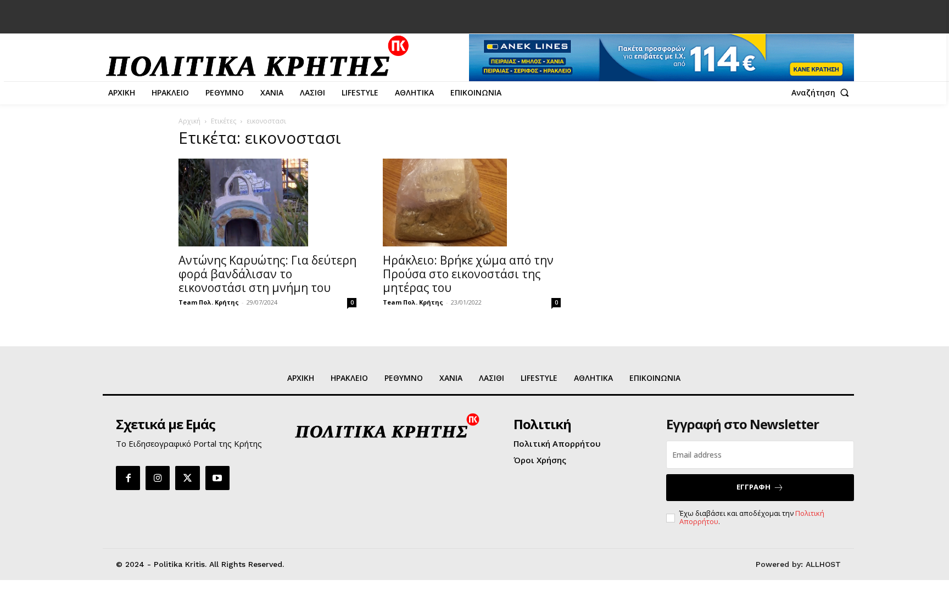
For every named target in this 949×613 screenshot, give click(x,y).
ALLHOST (823, 564)
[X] (187, 478)
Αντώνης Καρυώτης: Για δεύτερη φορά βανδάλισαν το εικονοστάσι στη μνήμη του (267, 273)
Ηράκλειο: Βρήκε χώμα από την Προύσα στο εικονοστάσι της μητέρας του (468, 273)
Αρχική (189, 121)
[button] (822, 92)
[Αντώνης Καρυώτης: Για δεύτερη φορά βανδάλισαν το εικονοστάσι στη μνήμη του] (267, 202)
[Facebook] (128, 478)
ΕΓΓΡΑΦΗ (753, 487)
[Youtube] (217, 478)
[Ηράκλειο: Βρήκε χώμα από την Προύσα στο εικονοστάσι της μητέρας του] (472, 202)
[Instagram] (158, 478)
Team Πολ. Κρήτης (208, 302)
